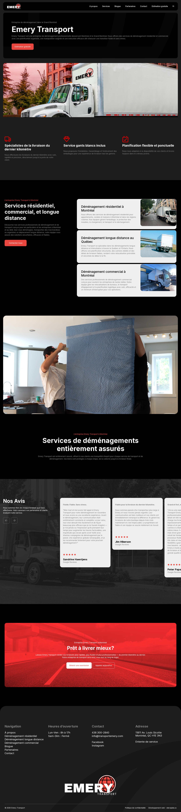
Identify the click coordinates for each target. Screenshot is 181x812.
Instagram (98, 745)
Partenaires (130, 6)
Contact (143, 6)
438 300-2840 (100, 732)
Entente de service (146, 741)
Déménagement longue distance (24, 739)
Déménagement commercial (22, 742)
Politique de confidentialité (135, 808)
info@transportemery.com (107, 736)
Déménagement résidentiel (21, 736)
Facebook (97, 742)
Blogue (118, 6)
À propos (93, 6)
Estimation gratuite (160, 6)
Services (106, 6)
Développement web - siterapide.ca (162, 808)
